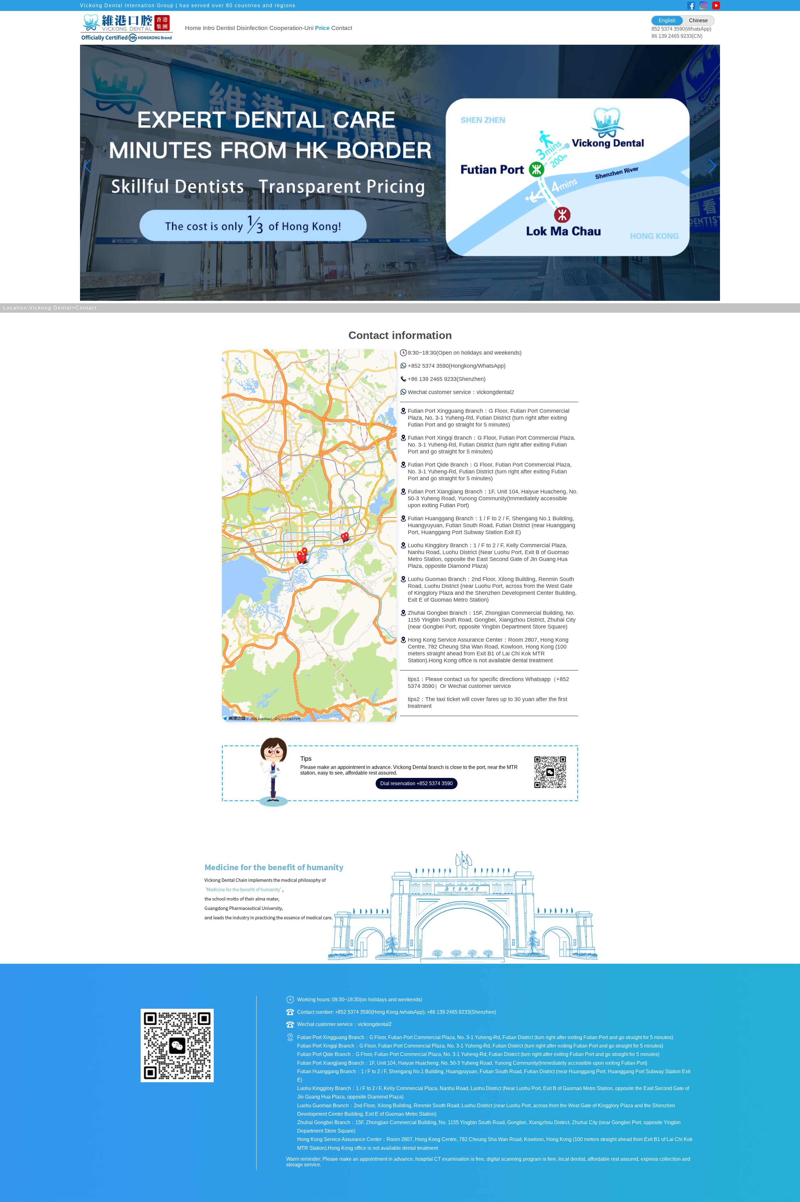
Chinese (698, 20)
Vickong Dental (50, 308)
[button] (390, 295)
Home (193, 28)
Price (322, 28)
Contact (341, 28)
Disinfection (252, 28)
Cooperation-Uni (291, 28)
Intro (209, 28)
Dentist (225, 28)
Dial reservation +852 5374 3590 (416, 783)
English (667, 20)
